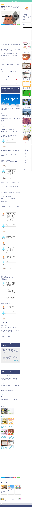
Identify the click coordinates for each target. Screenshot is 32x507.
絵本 (27, 156)
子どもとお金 (27, 150)
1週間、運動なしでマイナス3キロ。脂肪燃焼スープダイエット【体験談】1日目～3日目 (11, 437)
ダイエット (27, 159)
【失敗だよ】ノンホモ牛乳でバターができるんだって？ (4, 416)
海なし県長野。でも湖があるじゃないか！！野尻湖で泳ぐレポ (26, 116)
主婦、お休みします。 (16, 1)
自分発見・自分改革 (27, 162)
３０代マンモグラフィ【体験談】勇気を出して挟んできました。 (4, 437)
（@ (15, 45)
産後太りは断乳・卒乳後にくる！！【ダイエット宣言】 (11, 447)
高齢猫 (27, 169)
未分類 (27, 164)
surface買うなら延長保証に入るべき (11, 83)
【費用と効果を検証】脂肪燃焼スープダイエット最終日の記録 (11, 426)
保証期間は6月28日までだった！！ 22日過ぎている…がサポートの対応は (11, 79)
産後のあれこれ (27, 155)
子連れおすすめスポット (27, 153)
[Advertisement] (10, 35)
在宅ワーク (27, 149)
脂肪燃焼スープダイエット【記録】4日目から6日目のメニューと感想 (4, 447)
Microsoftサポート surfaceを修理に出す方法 (11, 360)
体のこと (27, 160)
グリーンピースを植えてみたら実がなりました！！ (11, 416)
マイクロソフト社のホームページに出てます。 (11, 81)
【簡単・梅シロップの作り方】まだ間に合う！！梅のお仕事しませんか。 (4, 426)
